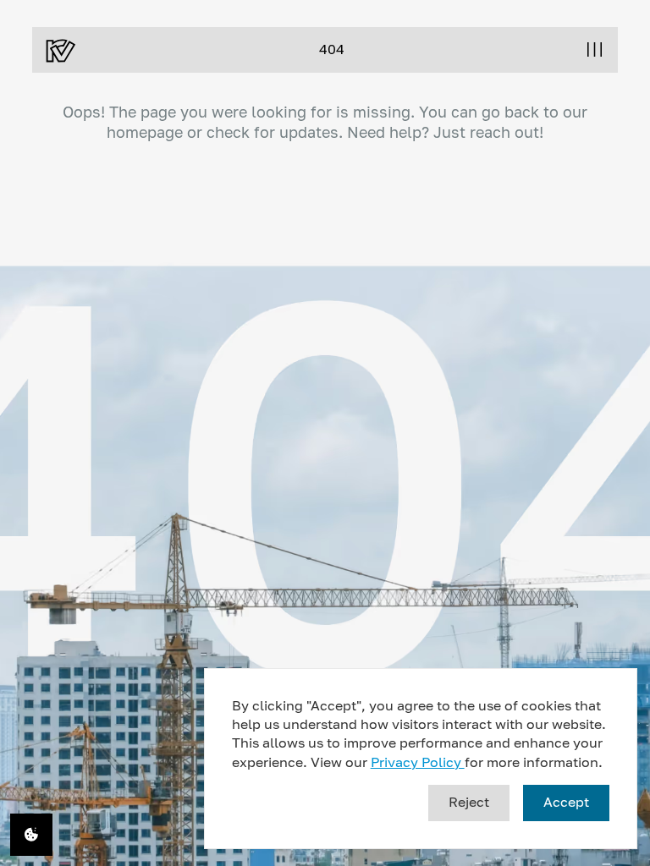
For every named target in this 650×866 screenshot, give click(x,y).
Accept (566, 801)
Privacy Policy (418, 762)
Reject (469, 801)
